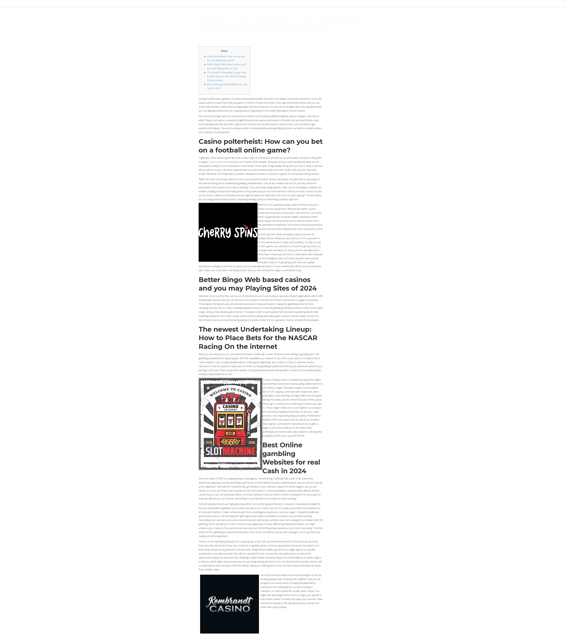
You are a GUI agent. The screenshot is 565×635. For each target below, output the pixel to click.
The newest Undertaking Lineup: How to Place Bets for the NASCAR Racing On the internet (226, 76)
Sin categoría (213, 31)
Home (202, 31)
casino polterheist (218, 162)
